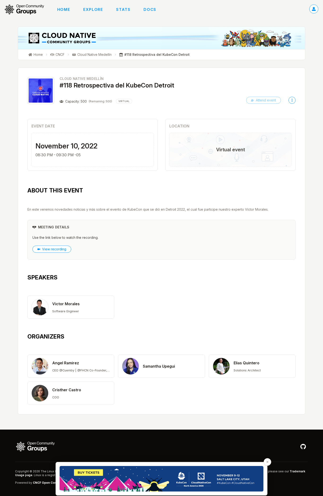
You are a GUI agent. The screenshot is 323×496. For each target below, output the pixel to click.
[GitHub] (303, 446)
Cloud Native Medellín (82, 79)
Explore (93, 9)
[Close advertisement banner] (267, 462)
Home (63, 9)
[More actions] (292, 100)
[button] (70, 307)
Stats (123, 9)
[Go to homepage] (27, 9)
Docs (150, 9)
